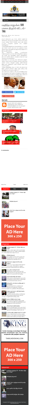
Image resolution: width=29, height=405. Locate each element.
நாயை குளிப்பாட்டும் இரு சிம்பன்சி (13, 269)
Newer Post (3, 184)
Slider (13, 35)
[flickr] (14, 1)
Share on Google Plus (9, 96)
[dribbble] (17, 1)
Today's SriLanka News (6, 36)
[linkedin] (20, 1)
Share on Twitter (20, 92)
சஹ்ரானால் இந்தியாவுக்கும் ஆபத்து (13, 299)
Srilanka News (17, 35)
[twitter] (8, 1)
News (10, 35)
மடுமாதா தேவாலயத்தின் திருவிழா (13, 305)
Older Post (25, 184)
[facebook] (5, 1)
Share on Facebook (9, 92)
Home (15, 184)
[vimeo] (11, 1)
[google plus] (23, 1)
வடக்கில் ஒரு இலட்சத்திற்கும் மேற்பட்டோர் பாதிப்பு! (16, 312)
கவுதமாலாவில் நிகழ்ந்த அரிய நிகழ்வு (14, 276)
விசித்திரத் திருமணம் (14, 201)
